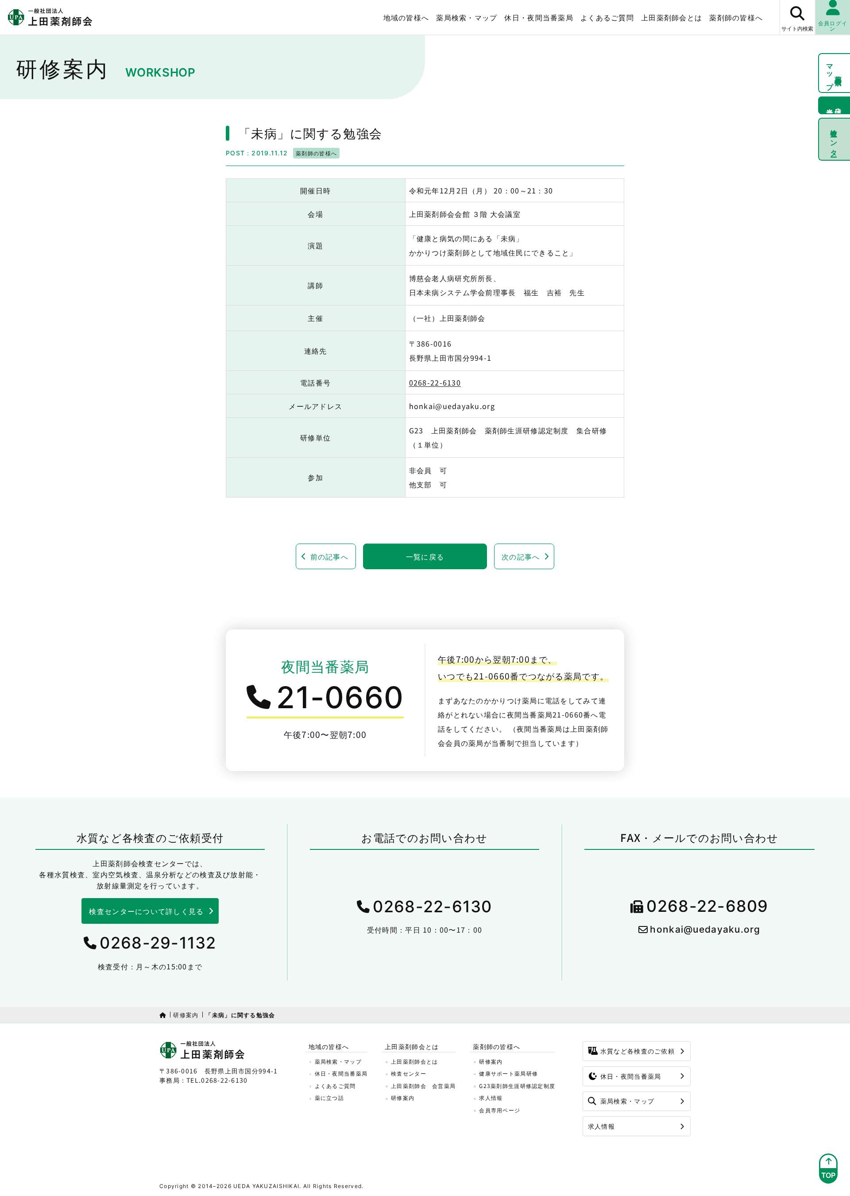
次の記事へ (521, 556)
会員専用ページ (499, 1110)
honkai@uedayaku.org (705, 929)
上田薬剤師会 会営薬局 (423, 1085)
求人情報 (490, 1097)
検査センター (834, 139)
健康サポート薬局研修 (508, 1073)
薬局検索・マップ (466, 17)
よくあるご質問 (607, 17)
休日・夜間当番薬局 (538, 17)
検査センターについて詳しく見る (146, 911)
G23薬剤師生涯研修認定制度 (517, 1085)
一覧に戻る (425, 556)
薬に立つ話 (329, 1097)
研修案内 (185, 1015)
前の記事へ (329, 556)
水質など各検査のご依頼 (637, 1050)
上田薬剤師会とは (414, 1061)
